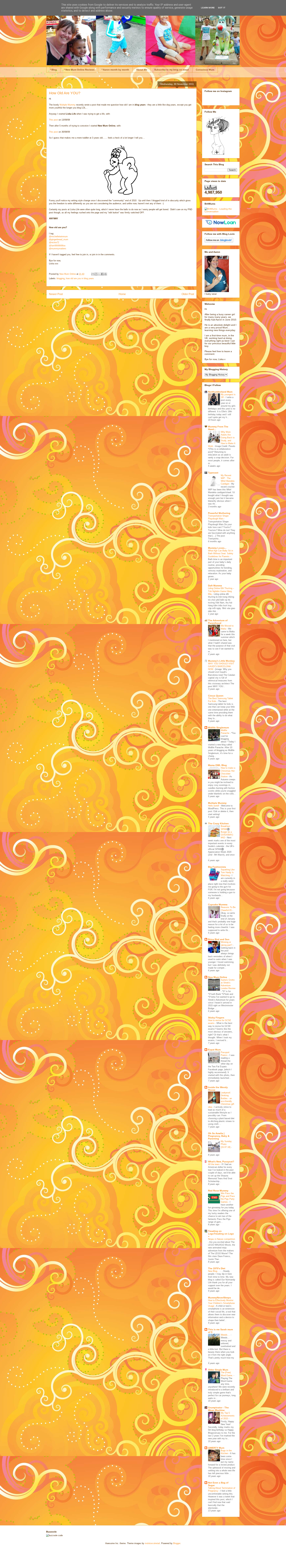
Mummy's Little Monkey (221, 661)
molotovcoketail (152, 1543)
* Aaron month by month (115, 69)
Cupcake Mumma (217, 904)
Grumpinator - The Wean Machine (218, 1408)
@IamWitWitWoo (57, 245)
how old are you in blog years (80, 278)
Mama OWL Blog (217, 765)
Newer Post (56, 294)
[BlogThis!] (96, 274)
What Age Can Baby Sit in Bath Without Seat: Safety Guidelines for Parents (220, 553)
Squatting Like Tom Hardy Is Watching (228, 872)
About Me (141, 69)
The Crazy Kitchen (218, 823)
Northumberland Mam (220, 391)
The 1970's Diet (216, 1268)
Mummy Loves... (217, 548)
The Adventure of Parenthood (218, 621)
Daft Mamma (215, 585)
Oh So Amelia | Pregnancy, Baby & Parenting (218, 1136)
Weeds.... (226, 1335)
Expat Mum (214, 1049)
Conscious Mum (205, 69)
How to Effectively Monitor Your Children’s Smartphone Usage (221, 1303)
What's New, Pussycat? (221, 1161)
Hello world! (214, 805)
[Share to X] (99, 274)
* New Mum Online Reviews (79, 69)
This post (53, 120)
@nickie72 (54, 242)
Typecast (213, 472)
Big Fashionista (217, 867)
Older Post (188, 294)
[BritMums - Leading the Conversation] (221, 211)
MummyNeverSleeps (219, 1297)
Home (122, 294)
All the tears (214, 1164)
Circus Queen (215, 695)
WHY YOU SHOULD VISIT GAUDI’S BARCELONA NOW (221, 666)
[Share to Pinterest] (105, 274)
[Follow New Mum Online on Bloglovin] (219, 241)
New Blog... (214, 1271)
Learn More (208, 7)
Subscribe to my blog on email (171, 69)
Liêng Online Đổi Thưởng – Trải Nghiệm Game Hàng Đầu (221, 591)
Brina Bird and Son (218, 939)
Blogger (176, 1543)
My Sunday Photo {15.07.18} (226, 1144)
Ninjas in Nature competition (221, 1239)
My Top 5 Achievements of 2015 (228, 1416)
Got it (221, 7)
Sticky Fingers (216, 1017)
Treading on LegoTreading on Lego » (221, 1234)
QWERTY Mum (216, 1447)
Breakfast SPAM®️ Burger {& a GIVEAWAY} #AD (227, 832)
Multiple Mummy (67, 105)
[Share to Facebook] (102, 274)
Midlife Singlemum (218, 727)
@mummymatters (57, 248)
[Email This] (93, 274)
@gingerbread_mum (58, 239)
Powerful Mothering (219, 513)
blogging (61, 278)
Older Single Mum (218, 1369)
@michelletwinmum (58, 236)
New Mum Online (217, 977)
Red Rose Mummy (218, 1190)
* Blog (53, 69)
